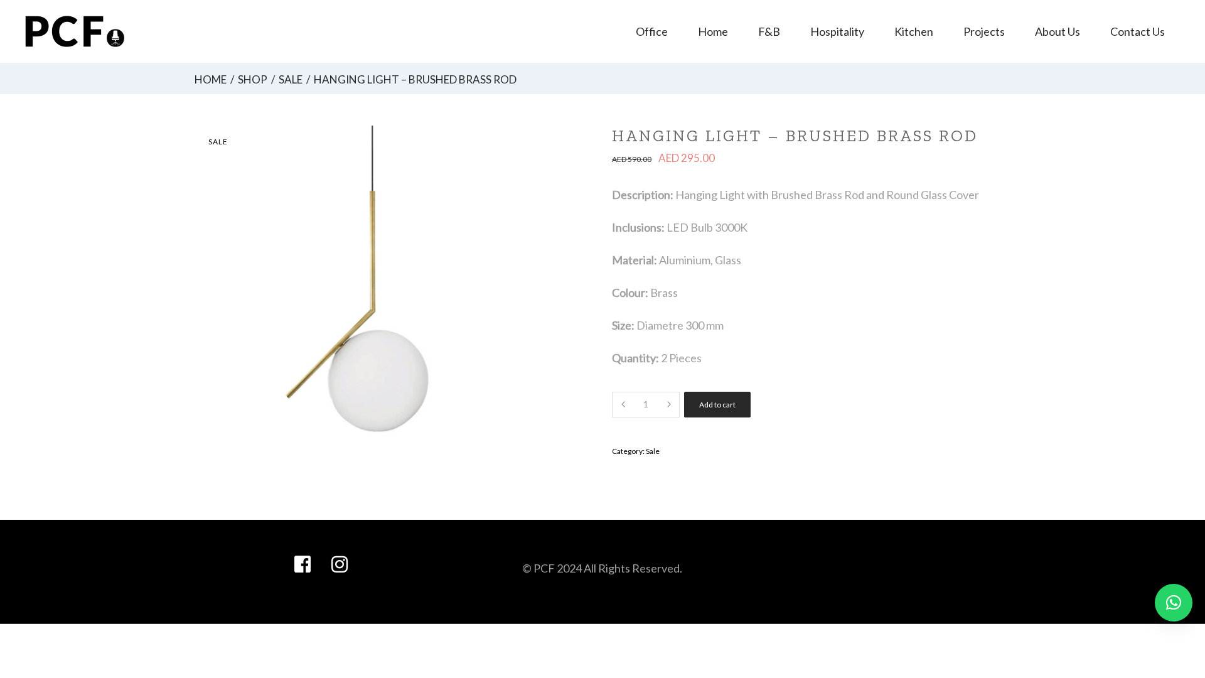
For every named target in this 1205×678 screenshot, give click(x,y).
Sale (291, 79)
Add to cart (717, 404)
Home (211, 79)
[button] (1173, 603)
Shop (252, 79)
